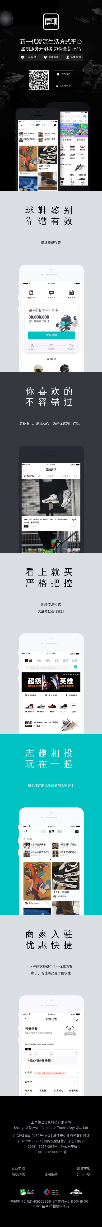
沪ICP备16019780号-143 (31, 1136)
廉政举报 (83, 1168)
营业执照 (18, 1168)
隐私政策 (18, 1174)
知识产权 (83, 1174)
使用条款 (51, 1174)
